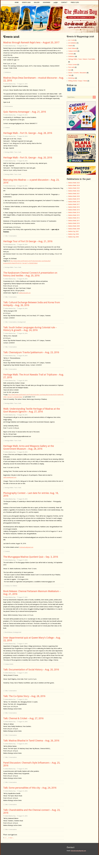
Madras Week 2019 (74, 199)
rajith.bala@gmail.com (9, 477)
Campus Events (9, 664)
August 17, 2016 (23, 560)
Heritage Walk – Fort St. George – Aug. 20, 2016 (27, 157)
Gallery (36, 2)
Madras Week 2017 (74, 204)
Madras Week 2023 (74, 188)
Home (17, 2)
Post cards (71, 67)
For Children (13, 585)
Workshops (71, 78)
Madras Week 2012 (74, 218)
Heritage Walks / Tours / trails (13, 152)
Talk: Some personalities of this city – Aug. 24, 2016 (29, 787)
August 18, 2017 (23, 45)
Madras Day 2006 (73, 234)
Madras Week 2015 (74, 210)
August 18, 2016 (23, 136)
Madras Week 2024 (74, 185)
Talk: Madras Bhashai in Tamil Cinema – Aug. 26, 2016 (31, 740)
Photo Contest (72, 64)
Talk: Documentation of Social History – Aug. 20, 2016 (31, 669)
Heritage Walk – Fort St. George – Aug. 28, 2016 (27, 133)
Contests (7, 127)
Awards (70, 45)
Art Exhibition (72, 43)
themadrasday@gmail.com (78, 850)
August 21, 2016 (23, 84)
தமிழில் (56, 2)
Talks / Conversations (11, 236)
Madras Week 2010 (74, 223)
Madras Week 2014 (74, 212)
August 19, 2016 (23, 115)
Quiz (69, 70)
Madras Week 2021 (74, 193)
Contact (64, 2)
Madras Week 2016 (74, 207)
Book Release (8, 632)
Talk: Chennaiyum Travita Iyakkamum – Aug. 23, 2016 (31, 352)
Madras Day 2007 (73, 231)
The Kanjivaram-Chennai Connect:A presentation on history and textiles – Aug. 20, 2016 (30, 274)
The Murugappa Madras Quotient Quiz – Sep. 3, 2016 (30, 556)
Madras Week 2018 (74, 201)
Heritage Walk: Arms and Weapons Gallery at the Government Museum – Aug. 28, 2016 (28, 447)
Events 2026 (26, 2)
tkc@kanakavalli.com (24, 293)
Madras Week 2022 (74, 191)
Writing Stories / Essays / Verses (77, 81)
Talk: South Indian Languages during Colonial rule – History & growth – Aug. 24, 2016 (30, 329)
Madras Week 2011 (74, 220)
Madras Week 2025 (74, 182)
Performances (9, 106)
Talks (69, 75)
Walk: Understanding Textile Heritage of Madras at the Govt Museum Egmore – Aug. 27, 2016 (31, 410)
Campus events (72, 51)
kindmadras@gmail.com (26, 547)
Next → (12, 838)
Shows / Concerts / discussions (77, 72)
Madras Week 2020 (74, 196)
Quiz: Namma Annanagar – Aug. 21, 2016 (24, 111)
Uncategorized (21, 322)
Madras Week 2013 (74, 215)
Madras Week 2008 (74, 228)
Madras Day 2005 (73, 237)
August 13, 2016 (23, 699)
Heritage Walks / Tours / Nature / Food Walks (81, 59)
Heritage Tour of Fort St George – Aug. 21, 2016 (27, 241)
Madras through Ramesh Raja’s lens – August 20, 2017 (31, 42)
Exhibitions (8, 72)
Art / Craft (71, 40)
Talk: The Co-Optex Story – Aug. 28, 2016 (24, 696)
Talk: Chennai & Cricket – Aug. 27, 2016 (23, 718)
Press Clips (75, 2)
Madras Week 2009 (74, 226)
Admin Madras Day (10, 45)
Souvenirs (46, 2)
